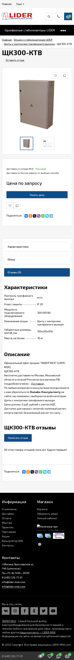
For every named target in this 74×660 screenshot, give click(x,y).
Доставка (37, 383)
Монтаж (7, 522)
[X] (34, 216)
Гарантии (7, 527)
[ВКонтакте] (26, 216)
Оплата (6, 518)
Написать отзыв (18, 437)
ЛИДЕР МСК (9, 621)
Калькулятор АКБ (12, 540)
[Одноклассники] (30, 216)
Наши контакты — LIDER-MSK (38, 632)
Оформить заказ (47, 513)
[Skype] (47, 216)
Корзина (42, 509)
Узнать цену (37, 194)
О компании (9, 509)
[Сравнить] (16, 205)
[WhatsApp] (43, 216)
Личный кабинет (47, 518)
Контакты (8, 545)
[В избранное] (9, 205)
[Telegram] (51, 216)
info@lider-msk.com (13, 586)
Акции (6, 536)
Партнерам (9, 531)
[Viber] (38, 216)
